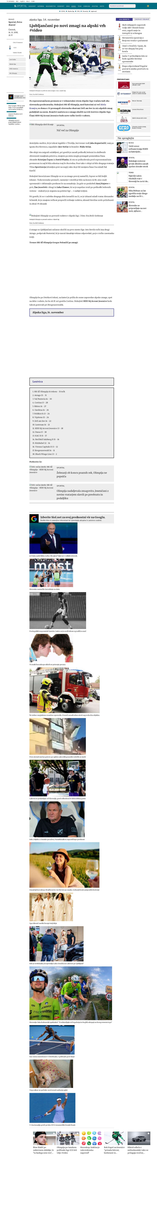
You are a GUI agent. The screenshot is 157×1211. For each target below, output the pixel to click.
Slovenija (85, 11)
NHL (78, 11)
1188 (32, 1)
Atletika (95, 6)
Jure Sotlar (12, 59)
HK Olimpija (13, 73)
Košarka (41, 6)
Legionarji (94, 11)
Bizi (17, 1)
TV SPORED (10, 1)
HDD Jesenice (13, 68)
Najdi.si (22, 1)
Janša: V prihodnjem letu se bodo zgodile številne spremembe (134, 59)
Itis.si (27, 1)
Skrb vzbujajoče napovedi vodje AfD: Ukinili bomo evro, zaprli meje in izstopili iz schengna (134, 29)
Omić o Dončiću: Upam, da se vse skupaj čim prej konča (134, 49)
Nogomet (32, 6)
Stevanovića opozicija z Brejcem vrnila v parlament (135, 39)
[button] (8, 6)
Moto (102, 6)
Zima (68, 6)
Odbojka (86, 6)
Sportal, (12, 22)
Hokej (73, 6)
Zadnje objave (142, 19)
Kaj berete (124, 19)
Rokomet (60, 6)
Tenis (79, 6)
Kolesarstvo (51, 6)
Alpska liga (71, 11)
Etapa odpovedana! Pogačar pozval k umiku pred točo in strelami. (135, 69)
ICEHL (63, 11)
